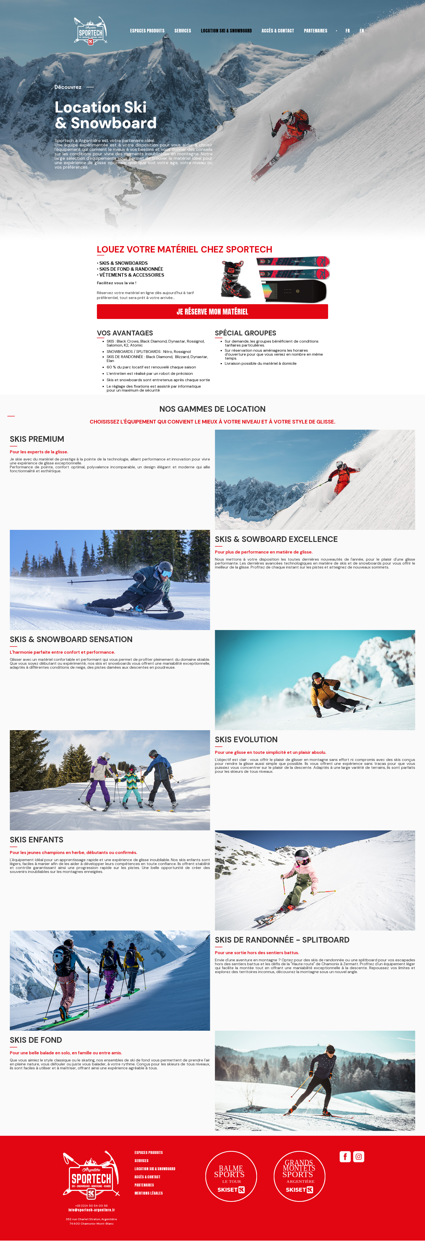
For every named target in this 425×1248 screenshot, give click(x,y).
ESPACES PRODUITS (147, 30)
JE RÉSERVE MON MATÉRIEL (212, 311)
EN (362, 30)
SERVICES (182, 30)
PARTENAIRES (315, 30)
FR (348, 30)
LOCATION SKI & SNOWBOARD (226, 30)
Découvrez (68, 87)
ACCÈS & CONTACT (278, 30)
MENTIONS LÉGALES (149, 1193)
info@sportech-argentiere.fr (91, 1210)
